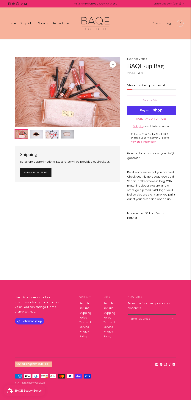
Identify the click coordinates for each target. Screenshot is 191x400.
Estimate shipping (36, 172)
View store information (143, 141)
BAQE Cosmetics (137, 59)
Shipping (138, 126)
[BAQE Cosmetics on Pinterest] (13, 3)
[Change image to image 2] (36, 134)
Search (84, 303)
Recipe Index (61, 23)
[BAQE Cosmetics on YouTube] (25, 3)
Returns (84, 308)
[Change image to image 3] (52, 134)
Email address (139, 314)
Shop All (25, 23)
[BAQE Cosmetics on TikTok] (21, 3)
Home (12, 23)
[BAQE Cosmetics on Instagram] (17, 3)
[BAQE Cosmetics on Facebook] (9, 3)
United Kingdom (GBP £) (167, 3)
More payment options (151, 118)
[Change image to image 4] (67, 134)
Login (169, 23)
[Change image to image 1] (21, 134)
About (42, 23)
